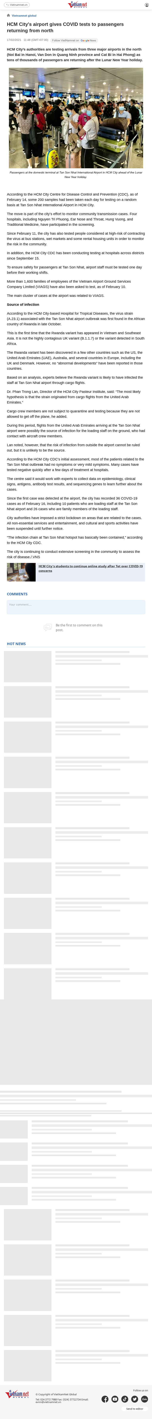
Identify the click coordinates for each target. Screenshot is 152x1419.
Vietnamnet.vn (19, 5)
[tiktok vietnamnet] (124, 1399)
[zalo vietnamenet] (144, 1399)
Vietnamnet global (24, 15)
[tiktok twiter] (134, 1399)
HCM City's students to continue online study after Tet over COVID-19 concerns (91, 568)
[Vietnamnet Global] (87, 7)
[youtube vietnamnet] (114, 1399)
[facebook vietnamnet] (105, 1399)
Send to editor (134, 1409)
